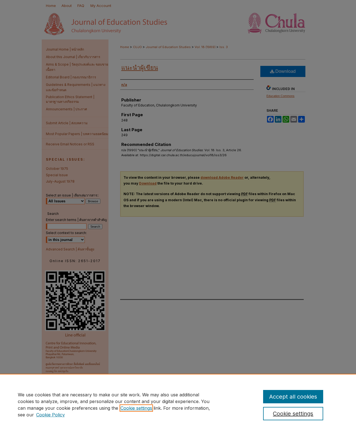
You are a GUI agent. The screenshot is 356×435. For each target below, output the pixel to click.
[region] (178, 404)
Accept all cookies (293, 396)
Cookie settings (136, 408)
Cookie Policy (50, 414)
